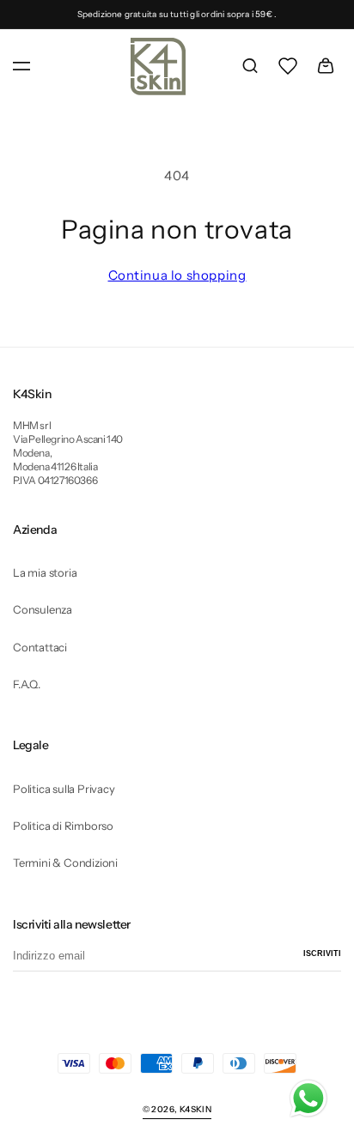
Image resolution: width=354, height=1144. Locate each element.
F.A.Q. (26, 684)
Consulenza (42, 609)
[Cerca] (250, 66)
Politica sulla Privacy (64, 789)
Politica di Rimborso (63, 825)
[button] (21, 66)
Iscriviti (322, 953)
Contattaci (40, 647)
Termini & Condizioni (65, 862)
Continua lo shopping (177, 275)
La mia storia (44, 572)
